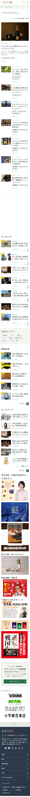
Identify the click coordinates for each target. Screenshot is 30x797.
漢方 (17, 340)
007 (13, 58)
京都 (12, 340)
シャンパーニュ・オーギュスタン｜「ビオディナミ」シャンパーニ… (20, 106)
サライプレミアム (6, 43)
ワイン (14, 111)
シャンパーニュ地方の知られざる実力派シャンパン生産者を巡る (20, 124)
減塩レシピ (20, 335)
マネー (4, 338)
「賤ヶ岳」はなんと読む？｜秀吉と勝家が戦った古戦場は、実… (20, 294)
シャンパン (16, 79)
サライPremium (7, 777)
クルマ (12, 335)
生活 (3, 773)
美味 (3, 754)
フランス (15, 132)
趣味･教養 (14, 241)
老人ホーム (5, 340)
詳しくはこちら (15, 681)
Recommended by (18, 466)
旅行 (3, 759)
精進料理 (15, 185)
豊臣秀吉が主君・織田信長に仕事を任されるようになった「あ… (20, 318)
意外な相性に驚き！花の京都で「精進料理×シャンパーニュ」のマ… (20, 180)
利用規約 (18, 790)
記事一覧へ (22, 403)
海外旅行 (15, 130)
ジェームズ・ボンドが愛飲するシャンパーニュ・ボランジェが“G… (14, 47)
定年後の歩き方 (19, 338)
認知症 (10, 338)
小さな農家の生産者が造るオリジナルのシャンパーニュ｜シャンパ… (20, 90)
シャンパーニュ (6, 58)
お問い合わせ (6, 793)
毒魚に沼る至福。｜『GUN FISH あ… (20, 365)
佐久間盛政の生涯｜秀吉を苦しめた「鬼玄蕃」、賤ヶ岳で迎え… (20, 244)
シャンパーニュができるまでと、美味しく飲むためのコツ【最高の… (20, 71)
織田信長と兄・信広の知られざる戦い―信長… (20, 385)
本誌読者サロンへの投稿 (9, 787)
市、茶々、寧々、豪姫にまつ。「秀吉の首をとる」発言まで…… (20, 281)
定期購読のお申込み (21, 787)
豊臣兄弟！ (5, 335)
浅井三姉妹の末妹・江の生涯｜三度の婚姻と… (20, 355)
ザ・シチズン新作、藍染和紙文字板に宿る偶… (20, 395)
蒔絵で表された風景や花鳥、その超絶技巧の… (19, 375)
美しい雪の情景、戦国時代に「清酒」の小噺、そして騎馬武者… (20, 258)
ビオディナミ (16, 113)
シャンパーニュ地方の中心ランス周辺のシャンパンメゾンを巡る (20, 143)
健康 (3, 768)
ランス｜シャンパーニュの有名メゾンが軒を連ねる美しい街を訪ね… (20, 161)
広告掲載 (5, 790)
